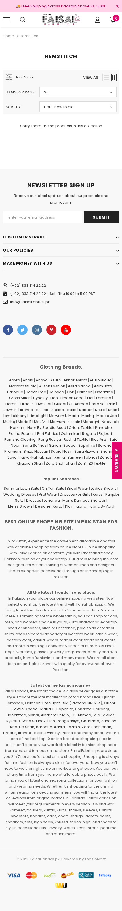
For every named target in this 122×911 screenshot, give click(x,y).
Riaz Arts (99, 439)
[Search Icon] (23, 20)
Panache (103, 427)
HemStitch (29, 36)
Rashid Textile (76, 439)
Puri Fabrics (47, 433)
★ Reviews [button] (117, 460)
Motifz (39, 421)
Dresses (33, 500)
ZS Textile (97, 463)
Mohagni (91, 421)
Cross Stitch (20, 398)
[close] (117, 6)
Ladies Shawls (104, 488)
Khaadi (32, 709)
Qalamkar (70, 433)
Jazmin (10, 409)
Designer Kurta (48, 506)
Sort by (13, 107)
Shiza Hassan (36, 451)
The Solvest (95, 859)
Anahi (28, 380)
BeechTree (36, 392)
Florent (11, 404)
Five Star (44, 404)
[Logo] (61, 19)
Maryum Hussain (65, 421)
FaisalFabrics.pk (45, 859)
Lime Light (51, 703)
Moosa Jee (106, 415)
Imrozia (98, 404)
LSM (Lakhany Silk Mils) (82, 703)
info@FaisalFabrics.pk (30, 302)
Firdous (27, 404)
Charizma (104, 392)
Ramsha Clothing (20, 439)
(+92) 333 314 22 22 (28, 285)
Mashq (87, 415)
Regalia (89, 433)
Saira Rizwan (86, 451)
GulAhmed (78, 404)
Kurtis (98, 494)
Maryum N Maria (64, 415)
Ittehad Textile (31, 732)
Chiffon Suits (53, 488)
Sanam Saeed (62, 445)
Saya (12, 457)
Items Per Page (20, 92)
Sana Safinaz (34, 445)
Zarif (82, 463)
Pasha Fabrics (22, 433)
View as (90, 77)
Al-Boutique (101, 380)
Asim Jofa (103, 386)
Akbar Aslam (75, 380)
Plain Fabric (75, 506)
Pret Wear (48, 494)
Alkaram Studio (23, 386)
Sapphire (86, 445)
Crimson (84, 392)
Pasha (67, 732)
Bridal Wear (77, 488)
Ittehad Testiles (34, 409)
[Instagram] (37, 330)
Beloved (56, 392)
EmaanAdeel (72, 398)
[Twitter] (22, 330)
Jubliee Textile (64, 409)
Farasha (103, 398)
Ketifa (100, 409)
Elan (54, 398)
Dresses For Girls (75, 494)
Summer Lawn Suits (21, 488)
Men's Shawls (20, 506)
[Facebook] (8, 330)
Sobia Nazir (61, 451)
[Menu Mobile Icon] (6, 19)
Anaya (42, 380)
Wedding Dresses (19, 494)
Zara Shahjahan (60, 463)
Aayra (14, 380)
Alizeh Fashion (52, 386)
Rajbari (105, 433)
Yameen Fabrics (82, 457)
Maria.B (24, 421)
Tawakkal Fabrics (35, 457)
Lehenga (52, 500)
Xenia (59, 457)
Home (8, 36)
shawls (74, 810)
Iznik (111, 404)
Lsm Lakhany (14, 415)
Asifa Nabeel (79, 386)
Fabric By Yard (101, 506)
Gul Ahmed (81, 715)
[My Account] (98, 20)
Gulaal (60, 404)
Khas (112, 409)
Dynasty (40, 398)
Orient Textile (80, 427)
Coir (70, 392)
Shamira (108, 451)
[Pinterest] (51, 330)
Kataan (85, 409)
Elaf (90, 398)
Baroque (15, 392)
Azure (55, 380)
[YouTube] (66, 330)
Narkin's (17, 427)
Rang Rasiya (49, 439)
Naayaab (110, 421)
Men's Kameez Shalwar (84, 500)
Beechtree (16, 715)
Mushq (9, 421)
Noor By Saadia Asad (46, 427)
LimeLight (38, 415)
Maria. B (47, 709)
